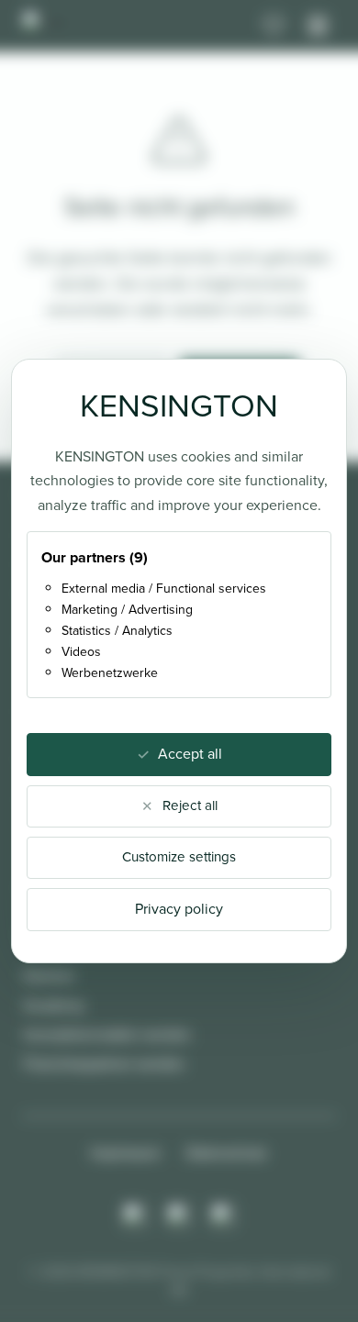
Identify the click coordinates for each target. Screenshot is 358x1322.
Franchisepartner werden (104, 1063)
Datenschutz (226, 1152)
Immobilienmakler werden (107, 1034)
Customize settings (179, 857)
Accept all (190, 753)
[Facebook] (179, 1216)
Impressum (126, 1152)
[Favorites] (273, 25)
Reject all (190, 805)
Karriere (49, 975)
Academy (54, 1005)
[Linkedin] (223, 1216)
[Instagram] (135, 1216)
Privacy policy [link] (179, 908)
